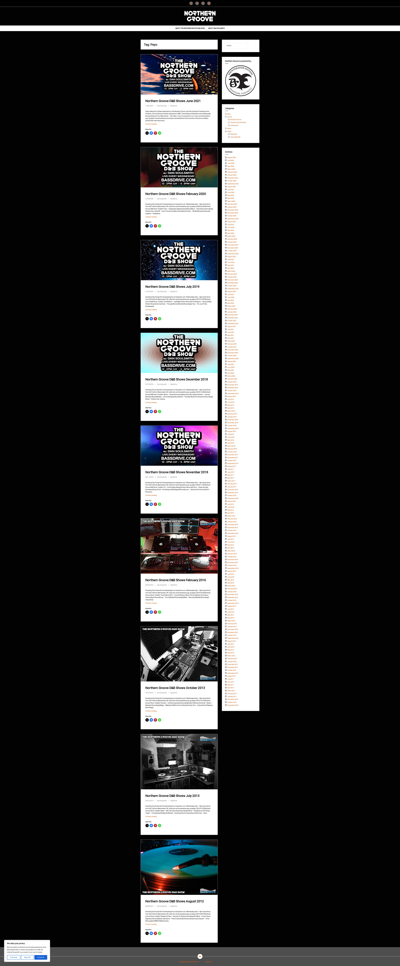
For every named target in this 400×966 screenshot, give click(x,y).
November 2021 (232, 318)
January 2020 (231, 382)
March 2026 (231, 169)
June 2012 (230, 647)
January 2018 (231, 452)
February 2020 (232, 379)
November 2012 (232, 632)
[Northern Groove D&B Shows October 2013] (179, 654)
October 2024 (231, 216)
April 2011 (230, 688)
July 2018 (230, 434)
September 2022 (233, 288)
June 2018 (230, 437)
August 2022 (231, 291)
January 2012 (231, 661)
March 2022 (231, 306)
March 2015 (231, 551)
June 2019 (230, 402)
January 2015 (231, 556)
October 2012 (231, 635)
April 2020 (230, 373)
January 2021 (231, 347)
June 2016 (230, 507)
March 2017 (231, 481)
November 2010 (232, 699)
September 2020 (233, 358)
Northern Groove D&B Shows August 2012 (174, 901)
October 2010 (231, 702)
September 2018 (233, 428)
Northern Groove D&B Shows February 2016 (175, 580)
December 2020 (232, 350)
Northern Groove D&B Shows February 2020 (175, 194)
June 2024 (230, 227)
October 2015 (231, 530)
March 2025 (231, 201)
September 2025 (233, 184)
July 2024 (230, 224)
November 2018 (232, 422)
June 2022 (230, 297)
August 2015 (231, 536)
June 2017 (230, 472)
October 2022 (231, 286)
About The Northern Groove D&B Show (190, 28)
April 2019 (230, 408)
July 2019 (230, 399)
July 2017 (230, 469)
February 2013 (232, 624)
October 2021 (231, 321)
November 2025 (232, 178)
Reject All (27, 957)
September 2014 (233, 568)
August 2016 (231, 501)
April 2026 (230, 166)
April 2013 (230, 618)
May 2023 (230, 265)
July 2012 (230, 644)
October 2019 (231, 390)
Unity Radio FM (235, 137)
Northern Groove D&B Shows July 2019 (172, 286)
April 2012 (230, 653)
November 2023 (232, 248)
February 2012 (232, 658)
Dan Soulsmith (162, 106)
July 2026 (230, 160)
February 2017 (232, 484)
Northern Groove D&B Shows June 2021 (173, 101)
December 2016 (232, 489)
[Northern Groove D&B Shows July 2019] (179, 261)
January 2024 (231, 242)
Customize (13, 957)
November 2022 (232, 283)
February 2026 (232, 172)
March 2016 (231, 516)
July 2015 (230, 539)
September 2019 (233, 393)
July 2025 (230, 189)
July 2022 (230, 294)
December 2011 (232, 664)
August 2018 (231, 431)
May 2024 (230, 230)
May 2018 (230, 440)
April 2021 (230, 338)
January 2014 (231, 591)
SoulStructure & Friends (238, 122)
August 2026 (231, 157)
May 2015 (230, 545)
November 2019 (232, 388)
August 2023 (231, 256)
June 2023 (230, 262)
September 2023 (233, 254)
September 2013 (233, 603)
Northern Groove (236, 119)
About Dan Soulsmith (216, 28)
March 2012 (231, 656)
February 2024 (232, 239)
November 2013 (232, 597)
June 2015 (230, 542)
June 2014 (230, 577)
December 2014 (232, 559)
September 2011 (233, 673)
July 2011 (230, 679)
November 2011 (232, 667)
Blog (228, 114)
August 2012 (231, 641)
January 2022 (231, 312)
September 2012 (233, 638)
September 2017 (233, 463)
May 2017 (230, 475)
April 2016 (230, 513)
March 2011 (231, 691)
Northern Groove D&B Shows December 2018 (176, 379)
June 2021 (230, 332)
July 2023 (230, 259)
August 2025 (231, 186)
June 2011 (230, 682)
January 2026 (231, 175)
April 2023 (230, 268)
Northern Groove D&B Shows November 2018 (176, 472)
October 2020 (231, 355)
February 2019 (232, 414)
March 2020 (231, 376)
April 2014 (230, 583)
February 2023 (232, 274)
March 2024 (231, 236)
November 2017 (232, 457)
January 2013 (231, 626)
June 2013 (230, 612)
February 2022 (232, 309)
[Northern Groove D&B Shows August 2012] (179, 867)
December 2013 (232, 594)
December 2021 (232, 315)
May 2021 (230, 335)
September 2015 (233, 533)
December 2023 (232, 245)
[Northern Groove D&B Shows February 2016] (179, 546)
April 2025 (230, 198)
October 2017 (231, 460)
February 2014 (232, 589)
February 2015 (232, 554)
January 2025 (231, 207)
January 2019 (231, 417)
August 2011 (231, 676)
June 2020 (230, 367)
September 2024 (233, 219)
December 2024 (232, 210)
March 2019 (231, 411)
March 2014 (231, 586)
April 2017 (230, 478)
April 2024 (230, 233)
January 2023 (231, 277)
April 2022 (230, 303)
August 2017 (231, 466)
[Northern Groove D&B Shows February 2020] (179, 168)
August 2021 (231, 326)
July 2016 (230, 504)
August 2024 (231, 221)
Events (229, 117)
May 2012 (230, 650)
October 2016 (231, 495)
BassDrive (174, 106)
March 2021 (231, 341)
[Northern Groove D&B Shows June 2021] (179, 76)
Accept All (40, 957)
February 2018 (232, 449)
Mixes (229, 128)
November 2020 (232, 353)
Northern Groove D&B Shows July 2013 (172, 796)
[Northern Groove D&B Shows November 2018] (179, 447)
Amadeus (209, 962)
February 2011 (232, 693)
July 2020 (230, 364)
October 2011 (231, 670)
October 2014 (231, 565)
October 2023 (231, 251)
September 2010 (233, 705)
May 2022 (230, 300)
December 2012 (232, 629)
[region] (27, 951)
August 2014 (231, 571)
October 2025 (231, 181)
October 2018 (231, 425)
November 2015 (232, 527)
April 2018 (230, 443)
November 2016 (232, 492)
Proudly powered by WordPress (189, 962)
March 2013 (231, 621)
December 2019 (232, 385)
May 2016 (230, 510)
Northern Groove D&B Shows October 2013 (175, 688)
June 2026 (230, 163)
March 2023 (231, 271)
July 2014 (230, 574)
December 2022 (232, 280)
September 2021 (233, 323)
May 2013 (230, 615)
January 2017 (231, 487)
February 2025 (232, 204)
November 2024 (232, 213)
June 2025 (230, 192)
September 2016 (233, 498)
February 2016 (232, 519)
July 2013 (230, 609)
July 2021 (230, 329)
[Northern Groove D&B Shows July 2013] (179, 762)
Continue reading (153, 124)
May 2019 (230, 405)
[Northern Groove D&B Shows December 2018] (179, 354)
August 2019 (231, 396)
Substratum (234, 125)
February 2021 (232, 344)
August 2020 (231, 361)
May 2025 (230, 195)
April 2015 (230, 548)
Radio (229, 131)
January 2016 (231, 522)
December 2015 (232, 524)
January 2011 (231, 696)
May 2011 (230, 685)
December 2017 (232, 455)
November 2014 (232, 562)
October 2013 (231, 600)
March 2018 (231, 446)
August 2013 (231, 606)
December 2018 (232, 420)
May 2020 (230, 370)
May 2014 (230, 580)
